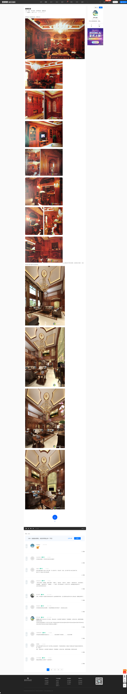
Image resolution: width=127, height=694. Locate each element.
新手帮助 (80, 680)
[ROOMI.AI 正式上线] (95, 37)
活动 (57, 2)
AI (67, 2)
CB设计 (96, 59)
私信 (97, 7)
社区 (29, 10)
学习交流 (33, 10)
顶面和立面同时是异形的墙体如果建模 (98, 67)
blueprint (38, 605)
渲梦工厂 (58, 685)
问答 (77, 2)
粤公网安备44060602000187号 (29, 690)
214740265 (38, 657)
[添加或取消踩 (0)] (26, 547)
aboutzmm (38, 580)
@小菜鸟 (38, 594)
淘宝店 (57, 680)
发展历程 (46, 680)
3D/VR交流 (38, 10)
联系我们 (46, 684)
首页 (41, 2)
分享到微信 (31, 528)
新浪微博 (69, 680)
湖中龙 (96, 54)
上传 (116, 2)
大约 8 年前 (45, 544)
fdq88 (37, 568)
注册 (109, 2)
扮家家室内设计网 (8, 2)
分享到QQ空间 (33, 528)
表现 (46, 2)
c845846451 (39, 632)
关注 (101, 7)
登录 (104, 2)
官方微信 (69, 682)
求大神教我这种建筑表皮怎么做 (98, 62)
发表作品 (124, 2)
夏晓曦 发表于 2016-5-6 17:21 (42, 619)
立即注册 (70, 538)
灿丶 (95, 64)
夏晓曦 (37, 644)
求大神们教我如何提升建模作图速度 (98, 57)
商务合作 (80, 684)
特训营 (57, 684)
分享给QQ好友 (26, 528)
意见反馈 (80, 682)
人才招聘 (46, 682)
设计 (51, 2)
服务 (82, 2)
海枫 (95, 69)
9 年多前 (48, 557)
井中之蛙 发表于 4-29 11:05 (42, 570)
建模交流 (44, 10)
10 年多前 (50, 632)
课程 (71, 2)
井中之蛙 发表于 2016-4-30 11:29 (43, 646)
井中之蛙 (38, 617)
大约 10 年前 (49, 594)
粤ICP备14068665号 (39, 690)
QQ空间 (69, 684)
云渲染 (57, 682)
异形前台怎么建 (97, 51)
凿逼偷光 (38, 544)
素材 (62, 2)
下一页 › (61, 669)
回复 (84, 551)
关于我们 (46, 678)
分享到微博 (28, 528)
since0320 (38, 557)
